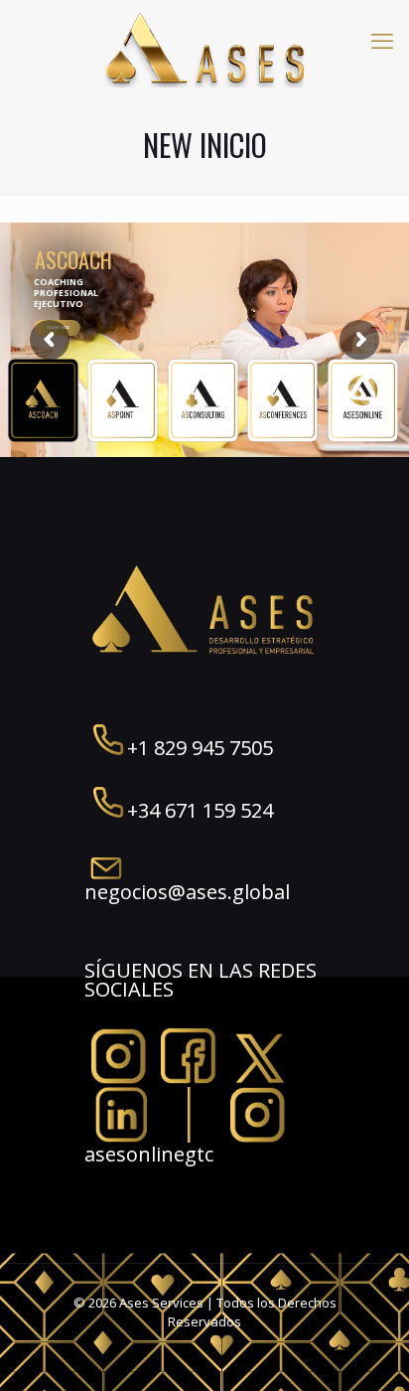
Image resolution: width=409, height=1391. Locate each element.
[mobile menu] (382, 40)
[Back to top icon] (368, 1350)
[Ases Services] (204, 48)
